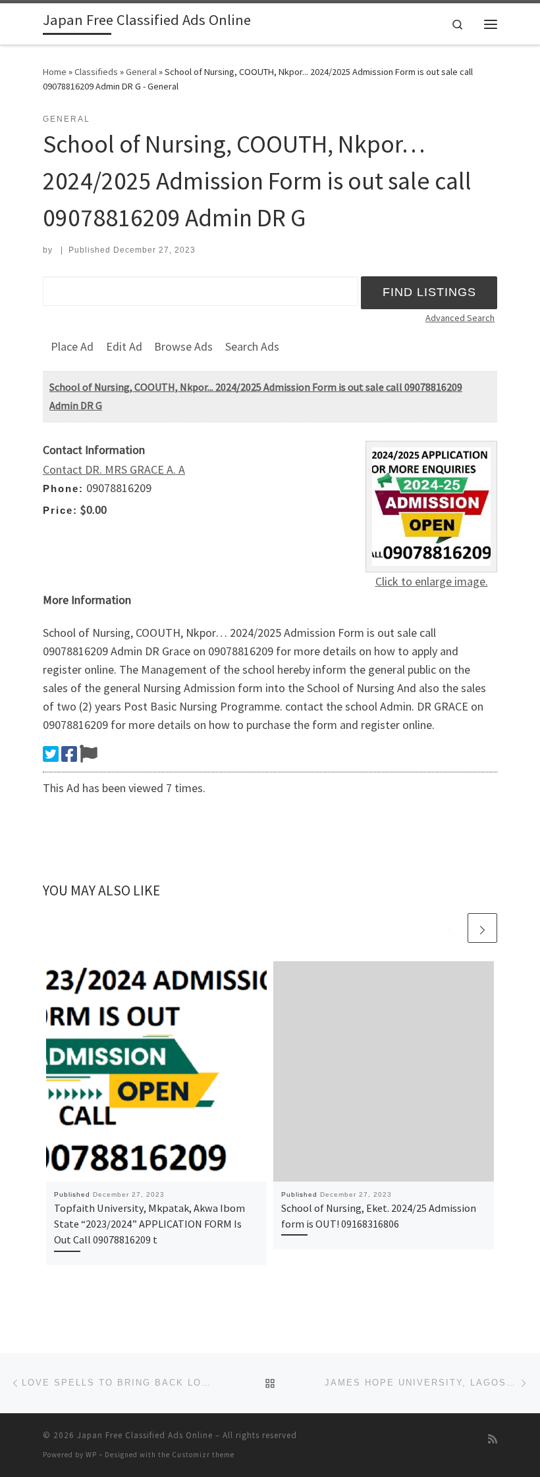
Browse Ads (183, 346)
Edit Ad (124, 346)
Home (55, 72)
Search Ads (252, 346)
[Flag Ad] (88, 754)
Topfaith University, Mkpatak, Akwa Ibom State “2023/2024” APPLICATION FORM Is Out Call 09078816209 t (149, 1224)
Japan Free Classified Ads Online (145, 1435)
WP (91, 1454)
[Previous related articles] (451, 928)
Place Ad (72, 346)
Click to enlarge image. (431, 581)
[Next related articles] (482, 928)
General (141, 72)
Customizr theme (203, 1454)
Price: (60, 510)
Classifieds (96, 72)
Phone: (63, 488)
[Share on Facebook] (69, 754)
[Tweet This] (51, 754)
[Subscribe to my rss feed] (492, 1439)
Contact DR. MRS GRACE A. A (114, 469)
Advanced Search (460, 318)
